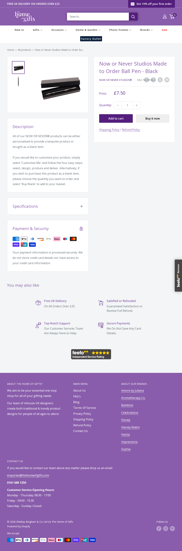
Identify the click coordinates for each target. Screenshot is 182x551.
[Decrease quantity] (118, 105)
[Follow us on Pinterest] (172, 528)
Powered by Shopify (18, 526)
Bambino (127, 405)
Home (10, 49)
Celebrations (129, 413)
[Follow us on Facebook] (158, 528)
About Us (79, 390)
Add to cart (116, 118)
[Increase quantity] (136, 105)
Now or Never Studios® (115, 80)
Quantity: (105, 105)
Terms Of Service (84, 408)
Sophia (125, 449)
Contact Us (80, 431)
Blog (76, 402)
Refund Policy (131, 130)
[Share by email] (166, 79)
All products (24, 49)
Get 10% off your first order (154, 4)
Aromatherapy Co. (133, 398)
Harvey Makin (130, 427)
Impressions (129, 442)
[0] (172, 16)
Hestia (125, 434)
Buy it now (152, 118)
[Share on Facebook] (146, 79)
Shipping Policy (109, 130)
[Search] (133, 16)
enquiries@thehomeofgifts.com (28, 475)
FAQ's (77, 396)
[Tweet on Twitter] (160, 79)
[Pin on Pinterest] (153, 79)
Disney (125, 420)
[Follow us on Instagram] (165, 528)
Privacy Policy (82, 414)
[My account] (165, 17)
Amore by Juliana (132, 390)
